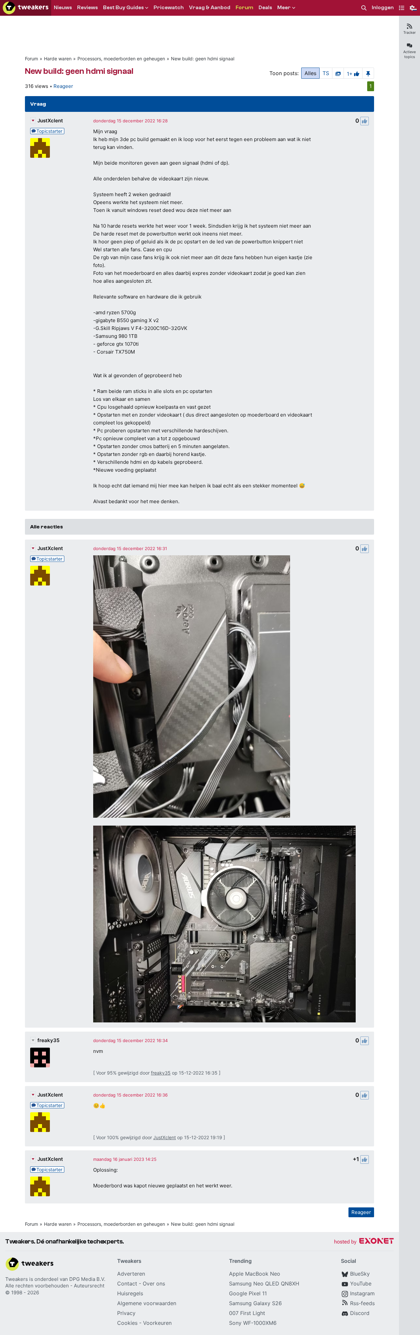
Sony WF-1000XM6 (253, 1323)
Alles (310, 73)
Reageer (63, 86)
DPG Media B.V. (87, 1279)
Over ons (154, 1283)
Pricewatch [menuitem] (169, 7)
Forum (31, 58)
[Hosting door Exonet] (364, 1242)
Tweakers (16, 1279)
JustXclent (50, 120)
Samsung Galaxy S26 (255, 1303)
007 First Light (247, 1313)
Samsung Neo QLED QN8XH (264, 1283)
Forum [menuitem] (244, 7)
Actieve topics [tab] (409, 54)
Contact (127, 1283)
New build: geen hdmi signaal (202, 58)
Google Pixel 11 (248, 1293)
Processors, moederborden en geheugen (121, 58)
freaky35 (48, 1040)
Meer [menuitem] (284, 7)
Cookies (127, 1323)
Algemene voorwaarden (146, 1303)
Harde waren (58, 58)
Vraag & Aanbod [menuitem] (209, 7)
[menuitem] (364, 8)
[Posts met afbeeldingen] (338, 73)
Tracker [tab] (409, 32)
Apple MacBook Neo (254, 1273)
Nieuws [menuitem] (63, 7)
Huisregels (130, 1293)
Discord (359, 1313)
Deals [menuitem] (265, 7)
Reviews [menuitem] (87, 7)
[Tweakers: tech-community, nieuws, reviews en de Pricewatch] (25, 8)
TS (326, 73)
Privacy (126, 1313)
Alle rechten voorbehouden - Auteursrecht (54, 1286)
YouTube (360, 1283)
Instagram (362, 1293)
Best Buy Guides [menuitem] (123, 7)
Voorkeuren (157, 1323)
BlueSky (360, 1273)
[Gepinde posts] (368, 73)
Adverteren (131, 1273)
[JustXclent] (40, 148)
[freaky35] (40, 1057)
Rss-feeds (362, 1303)
